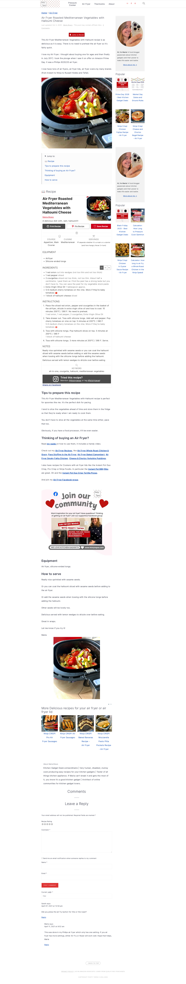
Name (44, 862)
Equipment (50, 175)
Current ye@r (47, 892)
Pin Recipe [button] (79, 226)
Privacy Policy (67, 971)
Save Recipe (102, 226)
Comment (45, 830)
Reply (43, 917)
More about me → (130, 65)
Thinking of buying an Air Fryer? (60, 170)
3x (109, 267)
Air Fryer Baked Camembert (91, 454)
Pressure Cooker (72, 4)
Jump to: (51, 156)
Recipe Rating (46, 821)
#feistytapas (94, 380)
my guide (51, 444)
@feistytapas (75, 380)
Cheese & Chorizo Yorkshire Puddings (87, 458)
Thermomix (99, 4)
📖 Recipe (49, 161)
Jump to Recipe (77, 35)
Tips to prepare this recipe (57, 166)
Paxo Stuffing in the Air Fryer (62, 454)
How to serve (51, 180)
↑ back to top (93, 963)
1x (101, 267)
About (111, 4)
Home (44, 13)
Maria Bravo (48, 217)
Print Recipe (55, 226)
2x (105, 267)
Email (44, 873)
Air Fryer (86, 4)
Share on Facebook (52, 385)
